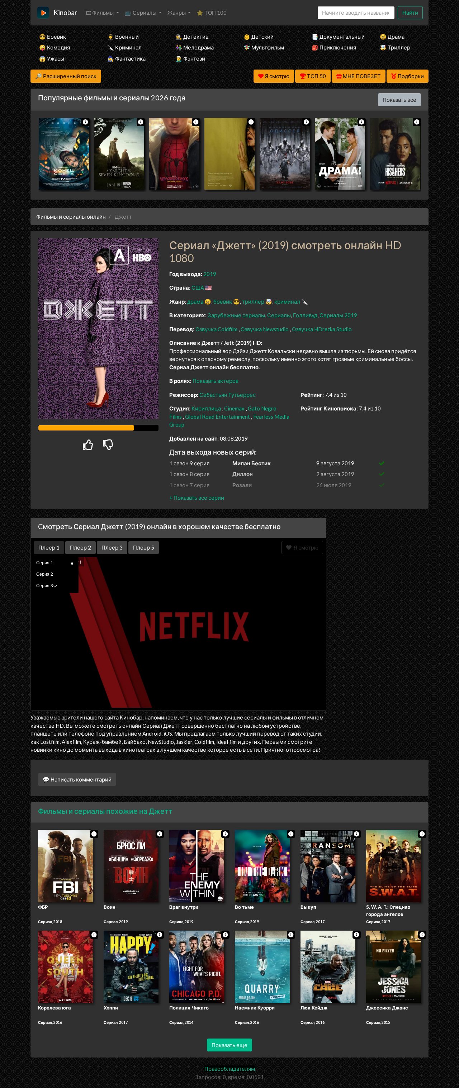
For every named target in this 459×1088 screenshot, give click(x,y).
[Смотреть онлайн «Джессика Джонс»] (393, 966)
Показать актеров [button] (215, 380)
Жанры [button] (177, 12)
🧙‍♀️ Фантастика (126, 58)
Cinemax (234, 408)
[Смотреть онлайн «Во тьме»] (262, 866)
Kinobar (65, 12)
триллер (253, 301)
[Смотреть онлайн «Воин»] (131, 866)
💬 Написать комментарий (77, 779)
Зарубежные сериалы (236, 315)
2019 (209, 274)
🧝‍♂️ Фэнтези (190, 58)
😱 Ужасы (51, 58)
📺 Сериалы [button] (141, 12)
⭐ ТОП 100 (212, 12)
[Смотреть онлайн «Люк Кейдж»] (328, 966)
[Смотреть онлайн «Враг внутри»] (196, 866)
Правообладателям (229, 1068)
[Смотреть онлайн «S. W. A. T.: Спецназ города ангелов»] (393, 866)
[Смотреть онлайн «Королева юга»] (65, 966)
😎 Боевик (52, 36)
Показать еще (229, 1045)
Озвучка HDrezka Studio (322, 329)
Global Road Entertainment (217, 416)
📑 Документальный (336, 36)
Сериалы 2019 (338, 315)
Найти (410, 12)
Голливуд (305, 315)
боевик (222, 301)
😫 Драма (392, 36)
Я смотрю (305, 547)
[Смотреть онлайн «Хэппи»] (131, 966)
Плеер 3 (112, 547)
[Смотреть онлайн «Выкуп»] (328, 866)
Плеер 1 (49, 547)
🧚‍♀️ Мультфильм (263, 47)
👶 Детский (258, 36)
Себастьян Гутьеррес (227, 394)
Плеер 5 (143, 547)
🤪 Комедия (54, 47)
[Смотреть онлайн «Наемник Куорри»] (262, 966)
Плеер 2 (80, 547)
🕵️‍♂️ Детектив (191, 36)
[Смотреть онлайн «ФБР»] (65, 866)
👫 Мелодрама (194, 47)
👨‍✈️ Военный (123, 36)
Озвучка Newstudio (265, 329)
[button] (196, 497)
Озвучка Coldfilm (216, 329)
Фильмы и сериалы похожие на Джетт (105, 811)
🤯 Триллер (395, 47)
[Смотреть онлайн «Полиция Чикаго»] (196, 966)
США (197, 287)
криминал (287, 301)
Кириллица (206, 408)
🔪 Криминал (124, 47)
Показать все (399, 99)
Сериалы (279, 315)
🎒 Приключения (334, 47)
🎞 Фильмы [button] (100, 12)
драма (195, 301)
